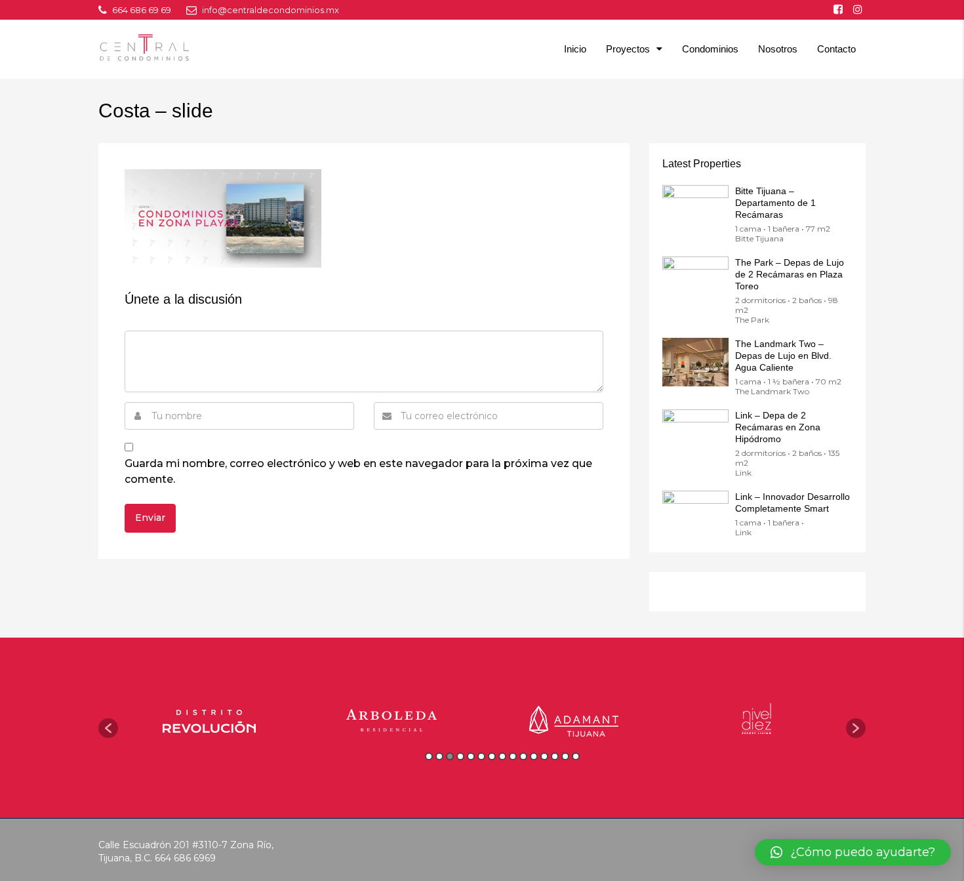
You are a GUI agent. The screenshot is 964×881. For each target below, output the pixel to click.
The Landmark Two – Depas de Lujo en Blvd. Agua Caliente (783, 355)
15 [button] (576, 756)
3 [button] (450, 756)
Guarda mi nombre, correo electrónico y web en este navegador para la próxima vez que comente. (358, 471)
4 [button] (460, 756)
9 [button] (513, 756)
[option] (209, 721)
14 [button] (565, 756)
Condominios (710, 48)
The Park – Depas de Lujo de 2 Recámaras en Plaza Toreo (789, 274)
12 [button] (544, 756)
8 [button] (502, 756)
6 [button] (481, 756)
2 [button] (439, 756)
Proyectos (628, 48)
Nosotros (777, 48)
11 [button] (534, 756)
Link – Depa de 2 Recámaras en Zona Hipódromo (777, 427)
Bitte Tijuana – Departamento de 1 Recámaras (775, 203)
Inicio (575, 48)
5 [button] (471, 756)
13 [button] (555, 756)
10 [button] (523, 756)
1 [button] (429, 756)
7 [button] (492, 756)
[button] (108, 728)
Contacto (836, 48)
